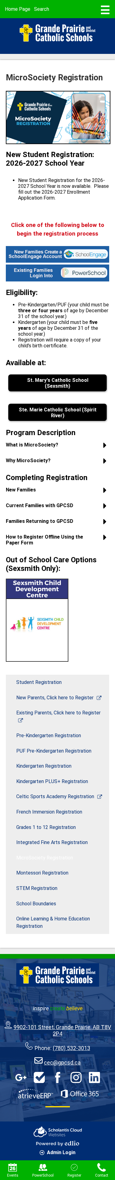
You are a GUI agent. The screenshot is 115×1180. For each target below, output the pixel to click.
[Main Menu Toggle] (105, 10)
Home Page (17, 9)
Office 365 (80, 1094)
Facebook (58, 1077)
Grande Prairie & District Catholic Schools (57, 33)
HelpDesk (39, 1077)
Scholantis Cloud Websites (57, 1131)
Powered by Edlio (57, 1143)
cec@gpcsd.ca (62, 1062)
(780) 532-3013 (71, 1048)
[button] (57, 447)
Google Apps (21, 1077)
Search (41, 9)
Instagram (76, 1077)
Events (12, 1175)
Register (74, 1175)
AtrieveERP (36, 1094)
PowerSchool (43, 1175)
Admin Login (61, 1152)
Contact (101, 1175)
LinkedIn (94, 1077)
